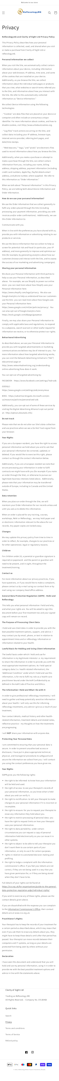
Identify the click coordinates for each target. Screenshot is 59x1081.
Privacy (8, 1022)
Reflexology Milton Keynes (25, 1069)
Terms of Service (12, 1034)
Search (8, 1015)
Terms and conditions (15, 1028)
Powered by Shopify (39, 1069)
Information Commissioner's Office (24, 909)
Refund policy (11, 1040)
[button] (3, 13)
